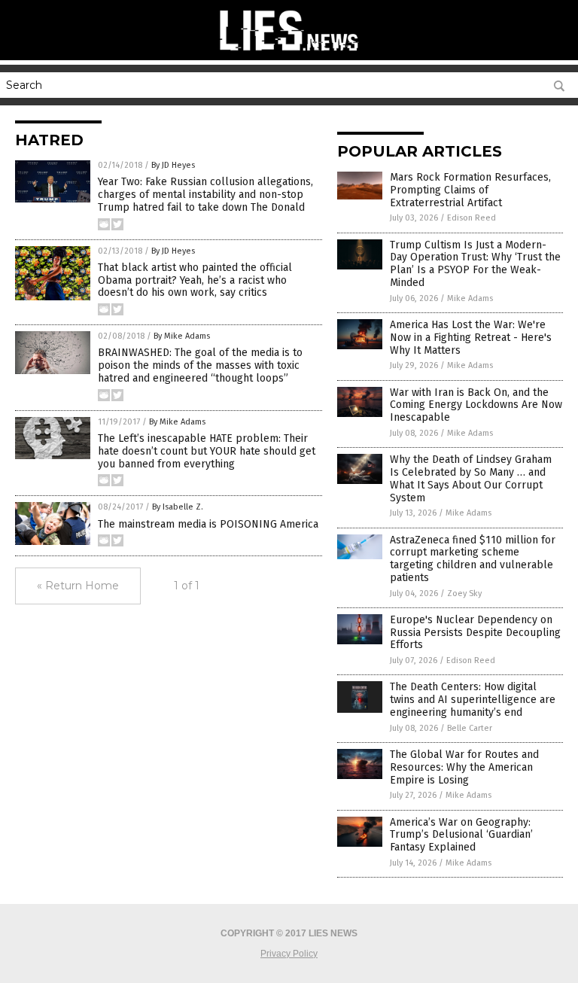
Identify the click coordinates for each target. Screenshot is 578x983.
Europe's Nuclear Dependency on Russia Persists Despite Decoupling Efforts (475, 632)
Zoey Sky (464, 593)
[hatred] (289, 52)
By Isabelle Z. (177, 507)
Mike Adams (470, 298)
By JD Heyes (173, 165)
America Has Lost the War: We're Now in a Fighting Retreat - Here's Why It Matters (471, 337)
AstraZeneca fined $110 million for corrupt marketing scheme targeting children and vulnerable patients (472, 559)
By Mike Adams (182, 336)
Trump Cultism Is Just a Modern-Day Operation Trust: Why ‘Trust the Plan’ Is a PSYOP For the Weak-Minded (475, 264)
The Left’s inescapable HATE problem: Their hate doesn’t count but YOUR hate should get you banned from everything (206, 451)
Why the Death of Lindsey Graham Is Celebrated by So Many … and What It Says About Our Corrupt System (471, 478)
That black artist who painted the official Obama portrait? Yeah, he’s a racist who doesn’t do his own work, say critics (195, 280)
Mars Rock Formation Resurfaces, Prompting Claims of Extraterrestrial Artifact (470, 190)
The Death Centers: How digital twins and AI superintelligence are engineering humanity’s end (472, 699)
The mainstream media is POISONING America (208, 524)
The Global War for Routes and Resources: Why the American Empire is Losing (464, 767)
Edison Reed (471, 218)
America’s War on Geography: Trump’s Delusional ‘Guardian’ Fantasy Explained (461, 835)
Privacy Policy (289, 953)
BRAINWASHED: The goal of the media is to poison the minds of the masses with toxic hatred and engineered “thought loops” (200, 365)
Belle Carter (469, 728)
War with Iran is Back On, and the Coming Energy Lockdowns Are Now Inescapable (476, 405)
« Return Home (78, 585)
